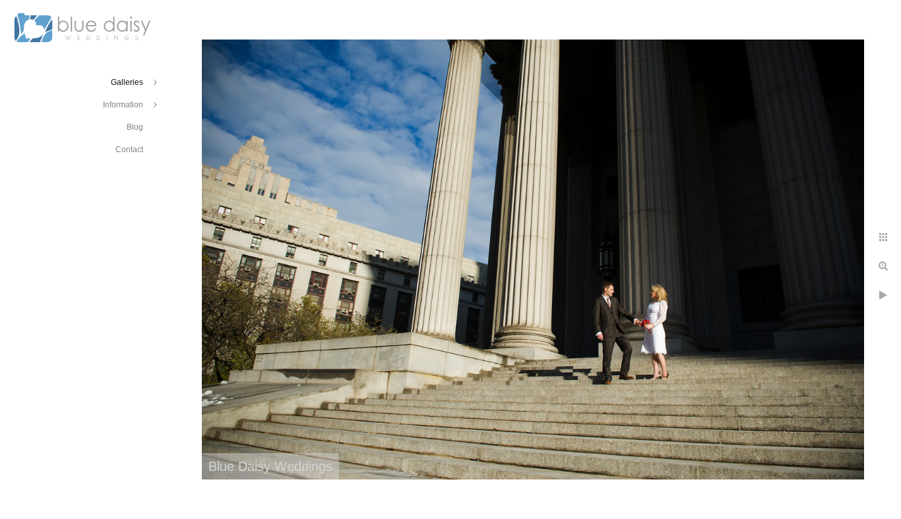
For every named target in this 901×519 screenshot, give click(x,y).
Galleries (127, 82)
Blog (135, 127)
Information (123, 104)
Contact (129, 149)
